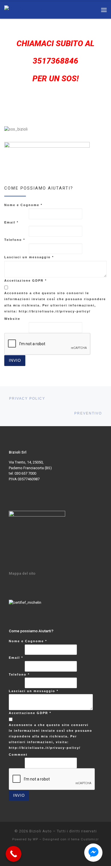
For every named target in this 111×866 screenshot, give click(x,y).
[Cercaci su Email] (17, 114)
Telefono (14, 239)
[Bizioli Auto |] (26, 9)
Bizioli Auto (40, 831)
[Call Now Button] (13, 854)
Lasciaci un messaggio (29, 257)
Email (11, 222)
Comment (18, 754)
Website (12, 318)
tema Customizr (85, 839)
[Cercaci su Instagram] (27, 114)
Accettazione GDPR (25, 280)
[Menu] (104, 10)
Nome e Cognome (23, 205)
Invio (15, 360)
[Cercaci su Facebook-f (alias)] (7, 114)
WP (35, 839)
